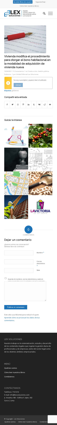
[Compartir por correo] (50, 104)
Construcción (32, 71)
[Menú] (49, 13)
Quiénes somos (10, 368)
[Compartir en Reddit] (44, 104)
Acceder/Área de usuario (23, 2)
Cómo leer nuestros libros (29, 6)
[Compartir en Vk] (39, 104)
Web (38, 270)
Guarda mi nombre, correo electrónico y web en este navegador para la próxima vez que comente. (26, 280)
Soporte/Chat (40, 2)
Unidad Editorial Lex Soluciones (27, 74)
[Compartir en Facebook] (7, 104)
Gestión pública (43, 71)
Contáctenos (9, 376)
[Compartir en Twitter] (12, 104)
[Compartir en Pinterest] (23, 104)
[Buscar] (42, 13)
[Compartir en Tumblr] (33, 104)
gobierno (15, 90)
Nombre (40, 252)
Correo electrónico (41, 263)
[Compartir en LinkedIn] (28, 104)
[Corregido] (25, 39)
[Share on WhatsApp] (17, 104)
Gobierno (7, 74)
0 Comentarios (19, 71)
